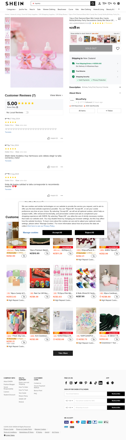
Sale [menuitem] (38, 9)
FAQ (35, 393)
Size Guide (22, 393)
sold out (91, 48)
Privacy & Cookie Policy (24, 429)
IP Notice (39, 432)
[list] (84, 383)
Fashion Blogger (9, 384)
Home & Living (15, 14)
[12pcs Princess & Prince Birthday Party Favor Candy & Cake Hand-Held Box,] (80, 39)
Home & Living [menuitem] (98, 9)
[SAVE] (117, 48)
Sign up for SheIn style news (76, 389)
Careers (6, 392)
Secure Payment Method (39, 387)
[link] (104, 3)
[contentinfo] (94, 422)
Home (7, 14)
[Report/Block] (61, 138)
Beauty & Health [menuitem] (112, 9)
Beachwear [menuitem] (62, 9)
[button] (114, 3)
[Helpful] (48, 138)
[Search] (92, 3)
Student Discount (9, 395)
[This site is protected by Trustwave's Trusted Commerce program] (66, 427)
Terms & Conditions (10, 432)
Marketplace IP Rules (26, 432)
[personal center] (99, 3)
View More (63, 353)
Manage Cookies (40, 429)
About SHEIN (8, 381)
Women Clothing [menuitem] (49, 9)
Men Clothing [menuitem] (86, 9)
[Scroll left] (116, 9)
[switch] (26, 112)
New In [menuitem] (32, 9)
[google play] (112, 384)
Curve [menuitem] (71, 9)
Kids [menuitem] (77, 9)
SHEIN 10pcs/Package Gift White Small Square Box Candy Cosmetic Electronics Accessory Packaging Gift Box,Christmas (109, 250)
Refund (21, 402)
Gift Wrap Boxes (61, 14)
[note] (17, 247)
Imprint (47, 432)
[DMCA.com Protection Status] (72, 427)
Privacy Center (9, 429)
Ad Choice (55, 432)
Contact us (37, 383)
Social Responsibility (8, 388)
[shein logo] (14, 3)
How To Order (23, 387)
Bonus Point (38, 390)
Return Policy (23, 396)
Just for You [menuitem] (23, 9)
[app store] (108, 384)
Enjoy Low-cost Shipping (24, 383)
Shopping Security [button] (82, 77)
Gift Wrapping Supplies (47, 14)
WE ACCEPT (68, 418)
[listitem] (74, 39)
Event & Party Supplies (30, 14)
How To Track (23, 390)
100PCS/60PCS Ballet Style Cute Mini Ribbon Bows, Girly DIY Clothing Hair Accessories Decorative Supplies (86, 336)
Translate (8, 132)
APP (107, 378)
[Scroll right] (119, 9)
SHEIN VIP (22, 399)
